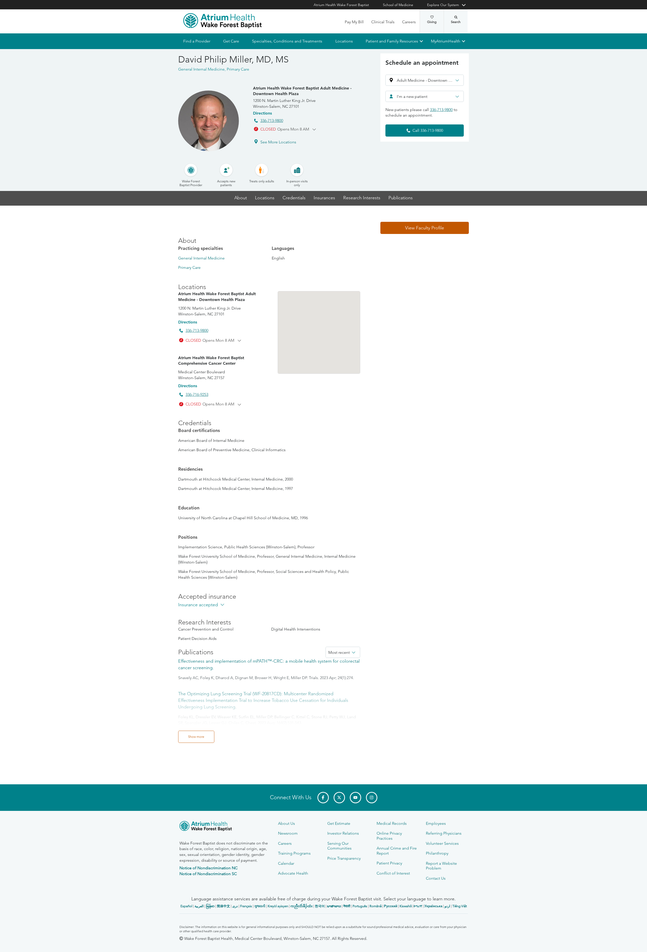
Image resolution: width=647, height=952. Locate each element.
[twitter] (339, 797)
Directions (262, 113)
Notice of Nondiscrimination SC (208, 873)
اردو (447, 906)
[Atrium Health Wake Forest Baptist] (222, 20)
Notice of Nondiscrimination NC (208, 868)
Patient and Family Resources (391, 41)
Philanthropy (437, 853)
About (240, 198)
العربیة (199, 906)
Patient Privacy (389, 863)
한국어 (320, 906)
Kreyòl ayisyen (278, 906)
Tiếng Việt (459, 906)
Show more (196, 737)
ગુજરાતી (259, 906)
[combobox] (424, 96)
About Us (286, 823)
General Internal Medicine (201, 258)
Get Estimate (338, 823)
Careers (409, 21)
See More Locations (278, 142)
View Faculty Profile (424, 228)
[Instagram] (371, 797)
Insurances (324, 198)
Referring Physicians (443, 833)
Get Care (231, 41)
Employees (436, 823)
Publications (400, 198)
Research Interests (361, 198)
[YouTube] (355, 797)
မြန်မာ (210, 906)
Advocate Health (293, 873)
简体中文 (223, 906)
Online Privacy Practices (389, 835)
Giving (431, 22)
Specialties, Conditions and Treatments (287, 41)
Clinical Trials (383, 21)
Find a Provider (196, 41)
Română (375, 906)
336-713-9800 (271, 120)
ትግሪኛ (417, 906)
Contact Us (436, 878)
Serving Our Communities (339, 846)
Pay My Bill (354, 21)
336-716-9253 (197, 394)
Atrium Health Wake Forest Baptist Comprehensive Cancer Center (211, 360)
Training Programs (294, 853)
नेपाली (346, 906)
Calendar (286, 863)
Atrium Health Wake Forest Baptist (341, 5)
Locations (344, 41)
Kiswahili (406, 906)
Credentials (294, 198)
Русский (390, 906)
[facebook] (323, 797)
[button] (424, 80)
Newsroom (288, 833)
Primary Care (189, 267)
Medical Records (392, 823)
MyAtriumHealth (445, 41)
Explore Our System (443, 5)
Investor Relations (343, 833)
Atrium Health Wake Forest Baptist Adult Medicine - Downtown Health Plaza (302, 91)
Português (360, 906)
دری (235, 906)
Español (186, 906)
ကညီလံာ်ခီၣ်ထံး (301, 906)
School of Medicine (398, 5)
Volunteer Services (442, 843)
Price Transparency (344, 858)
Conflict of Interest (393, 873)
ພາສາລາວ (334, 906)
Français (246, 906)
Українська (433, 906)
